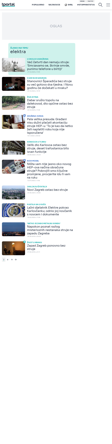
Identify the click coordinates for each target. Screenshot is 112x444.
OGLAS (56, 26)
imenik (82, 1)
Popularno (38, 5)
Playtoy (90, 1)
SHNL (70, 5)
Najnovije (54, 5)
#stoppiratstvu (86, 5)
